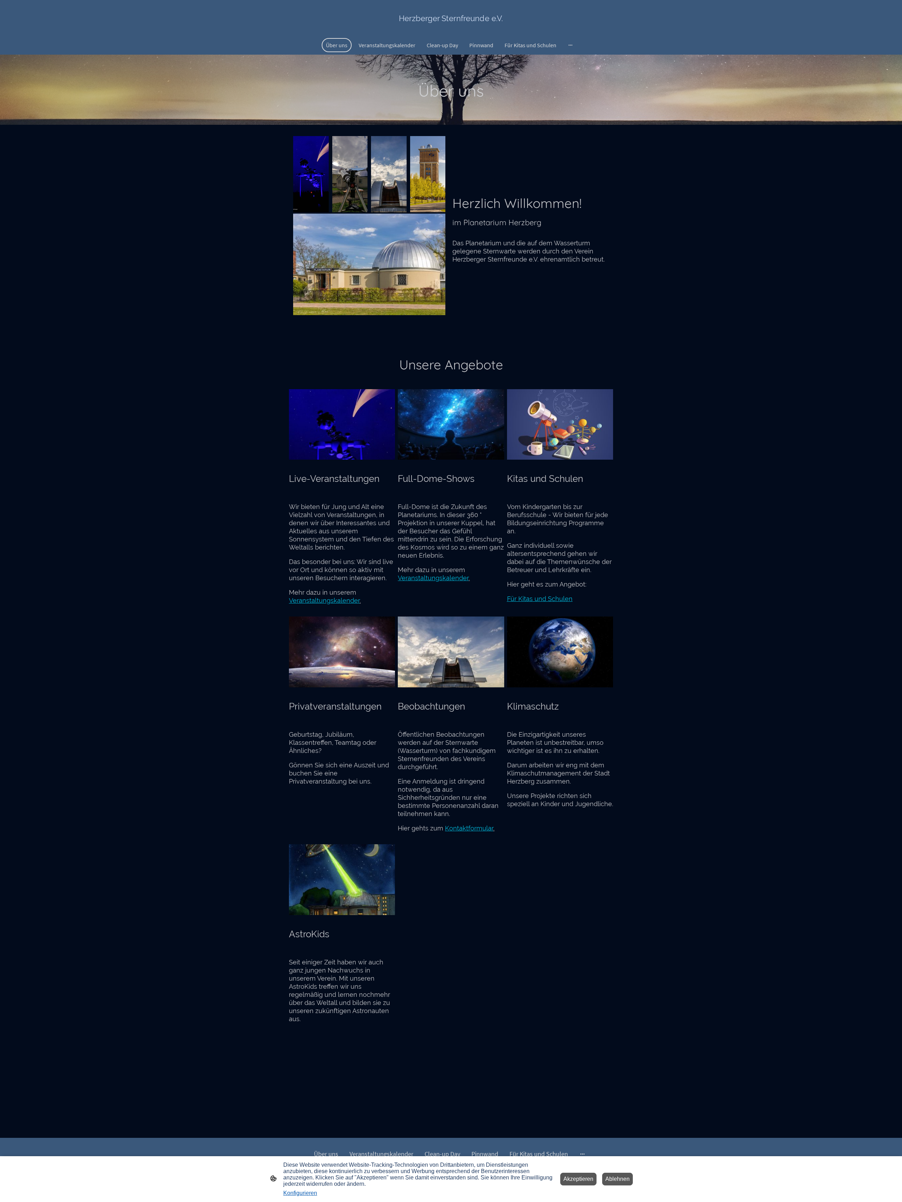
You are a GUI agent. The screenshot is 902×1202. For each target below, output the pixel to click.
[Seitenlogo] (451, 29)
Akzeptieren (578, 1179)
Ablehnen (617, 1179)
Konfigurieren (300, 1193)
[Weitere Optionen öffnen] (570, 45)
